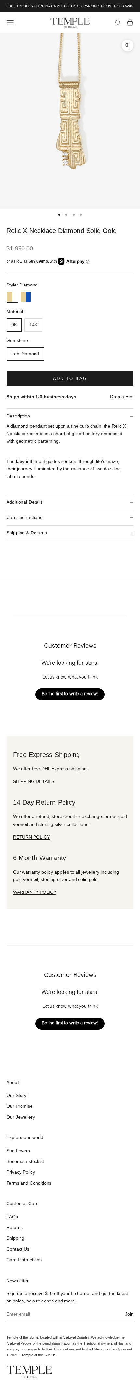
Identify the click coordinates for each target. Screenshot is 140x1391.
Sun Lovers (18, 1150)
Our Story (16, 1095)
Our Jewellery (21, 1117)
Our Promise (20, 1106)
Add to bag (70, 378)
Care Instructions (24, 1259)
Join (129, 1314)
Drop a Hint (121, 396)
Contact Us (18, 1249)
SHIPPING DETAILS (33, 781)
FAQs (12, 1216)
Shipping (15, 1238)
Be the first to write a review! (70, 694)
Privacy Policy (21, 1172)
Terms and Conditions (29, 1183)
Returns (15, 1227)
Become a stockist (25, 1161)
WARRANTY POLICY (34, 892)
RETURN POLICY (31, 837)
